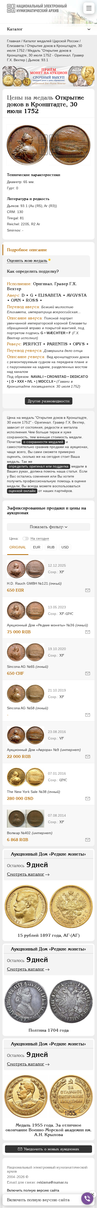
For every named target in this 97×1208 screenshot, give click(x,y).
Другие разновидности (48, 401)
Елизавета (15, 46)
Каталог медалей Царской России (51, 41)
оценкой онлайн (22, 491)
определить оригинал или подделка (38, 466)
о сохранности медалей (43, 442)
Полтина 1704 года (49, 1030)
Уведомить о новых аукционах (51, 1149)
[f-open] (87, 1199)
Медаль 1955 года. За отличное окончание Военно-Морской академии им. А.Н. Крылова (48, 1130)
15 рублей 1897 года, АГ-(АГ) (48, 935)
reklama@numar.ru (52, 1182)
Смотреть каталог (25, 874)
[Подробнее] (25, 569)
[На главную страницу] (37, 8)
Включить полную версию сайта (33, 1190)
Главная (13, 41)
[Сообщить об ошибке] (88, 590)
